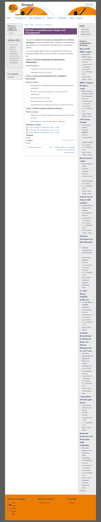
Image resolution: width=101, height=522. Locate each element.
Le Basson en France (33, 147)
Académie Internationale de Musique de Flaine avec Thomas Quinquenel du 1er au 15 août (86, 341)
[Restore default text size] (89, 6)
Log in (11, 33)
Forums (48, 18)
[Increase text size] (92, 6)
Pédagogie (48, 24)
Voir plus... (11, 77)
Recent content (86, 34)
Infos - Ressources (34, 18)
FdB (86, 413)
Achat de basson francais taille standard (86, 199)
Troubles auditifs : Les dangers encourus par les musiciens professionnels (64, 149)
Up (51, 147)
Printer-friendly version (68, 140)
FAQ (71, 18)
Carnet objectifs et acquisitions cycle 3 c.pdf (43, 132)
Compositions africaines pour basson (86, 399)
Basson (84, 330)
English (13, 508)
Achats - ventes (87, 79)
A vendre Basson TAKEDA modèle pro (87, 304)
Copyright (72, 503)
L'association (18, 18)
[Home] (13, 13)
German (13, 506)
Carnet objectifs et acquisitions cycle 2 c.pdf (43, 130)
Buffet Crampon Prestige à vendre (86, 85)
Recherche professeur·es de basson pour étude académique (86, 439)
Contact (79, 18)
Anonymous (88, 59)
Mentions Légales (44, 503)
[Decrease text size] (86, 6)
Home (9, 18)
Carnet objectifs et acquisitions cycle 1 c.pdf (43, 127)
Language (29, 140)
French (13, 503)
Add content (85, 29)
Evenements (62, 18)
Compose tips (85, 32)
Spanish (13, 511)
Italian (13, 514)
